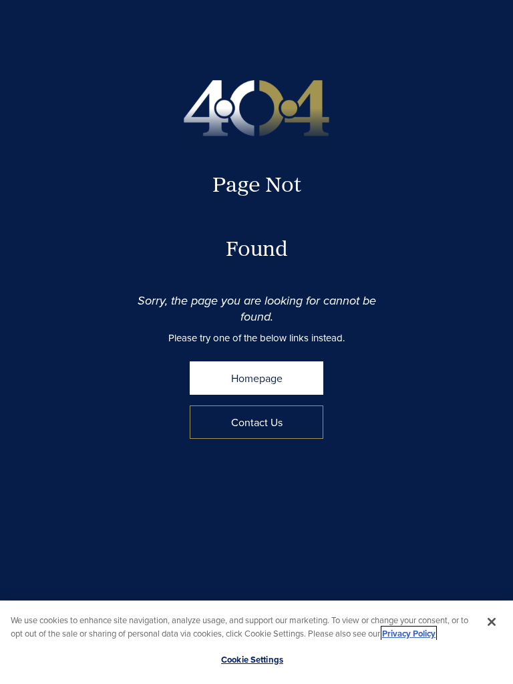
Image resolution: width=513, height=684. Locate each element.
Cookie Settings (252, 659)
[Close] (491, 622)
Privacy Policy (409, 633)
